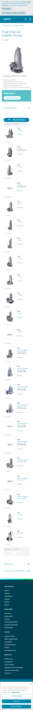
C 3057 (19, 148)
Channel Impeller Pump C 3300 (22, 442)
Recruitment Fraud (10, 650)
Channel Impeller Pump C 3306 (22, 461)
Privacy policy (16, 692)
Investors (7, 619)
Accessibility (8, 642)
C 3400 (19, 295)
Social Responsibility (10, 622)
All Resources (8, 659)
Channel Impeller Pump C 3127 (22, 406)
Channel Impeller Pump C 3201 (22, 424)
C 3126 (19, 185)
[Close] (31, 684)
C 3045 (19, 130)
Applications (8, 596)
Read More (20, 134)
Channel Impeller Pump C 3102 (22, 387)
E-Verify (6, 647)
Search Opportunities (10, 639)
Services (6, 602)
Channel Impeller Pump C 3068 (22, 351)
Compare (8, 141)
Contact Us (7, 673)
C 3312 (19, 240)
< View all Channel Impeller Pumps (12, 25)
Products (7, 599)
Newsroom (7, 613)
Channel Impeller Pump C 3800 (22, 497)
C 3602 (19, 332)
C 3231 (19, 203)
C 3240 (19, 222)
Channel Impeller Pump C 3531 (22, 479)
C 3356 (19, 277)
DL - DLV (20, 515)
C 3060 (19, 167)
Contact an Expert (12, 98)
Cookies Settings (16, 696)
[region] (16, 696)
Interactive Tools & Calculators (13, 667)
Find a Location (9, 664)
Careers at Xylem (9, 636)
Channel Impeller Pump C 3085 (22, 369)
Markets (6, 593)
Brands (6, 590)
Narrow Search (18, 120)
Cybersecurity (8, 627)
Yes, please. (6, 9)
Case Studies (8, 662)
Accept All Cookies (16, 706)
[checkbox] (4, 141)
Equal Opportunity (9, 645)
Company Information (11, 625)
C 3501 (19, 313)
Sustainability (8, 616)
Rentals (6, 605)
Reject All (16, 701)
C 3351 (19, 258)
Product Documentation (11, 670)
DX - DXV (20, 533)
